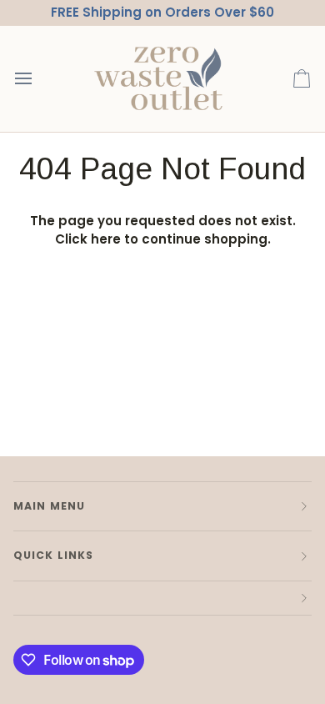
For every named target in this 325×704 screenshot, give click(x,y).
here (106, 239)
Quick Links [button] (53, 555)
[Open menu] (38, 79)
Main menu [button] (49, 506)
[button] (162, 598)
